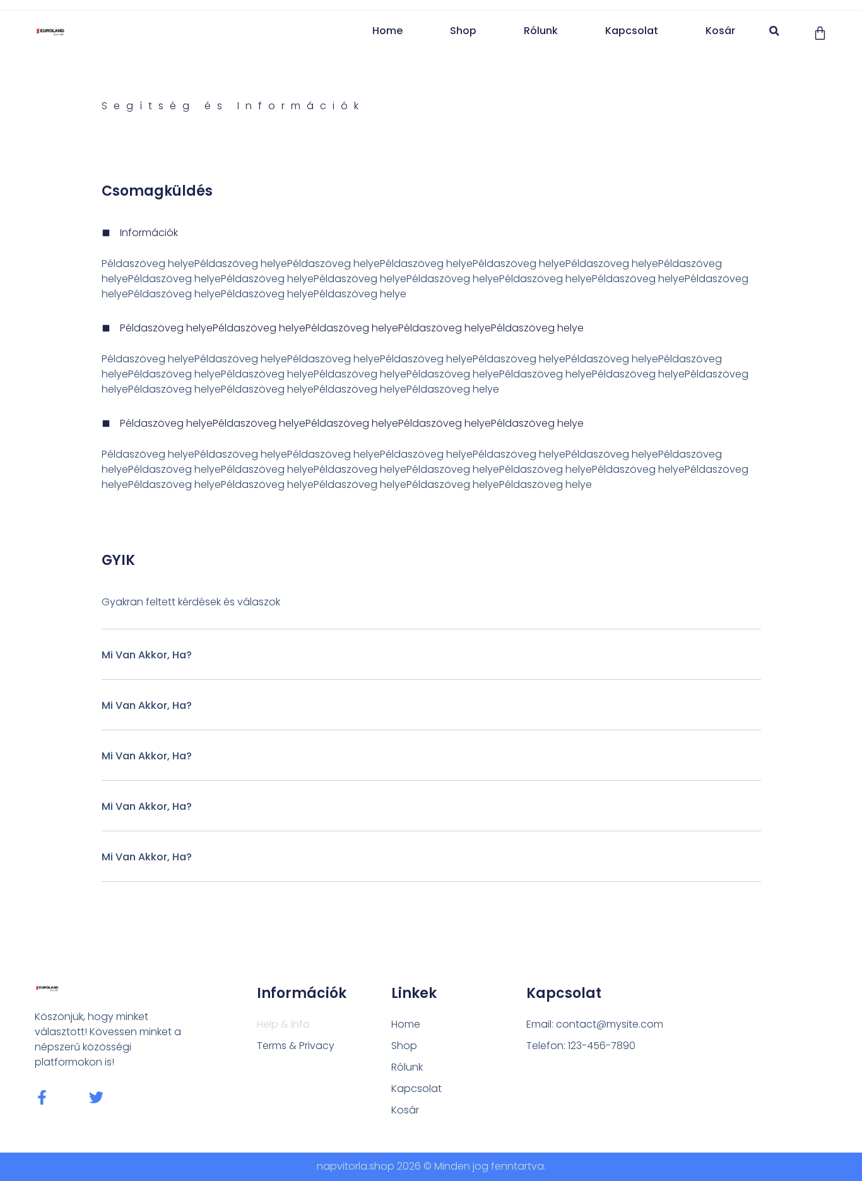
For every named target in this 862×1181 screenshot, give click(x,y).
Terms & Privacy (295, 1045)
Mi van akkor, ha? (147, 655)
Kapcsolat (631, 30)
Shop (463, 30)
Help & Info (283, 1024)
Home (387, 30)
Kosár (720, 30)
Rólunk (541, 30)
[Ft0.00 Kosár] (820, 33)
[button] (774, 31)
